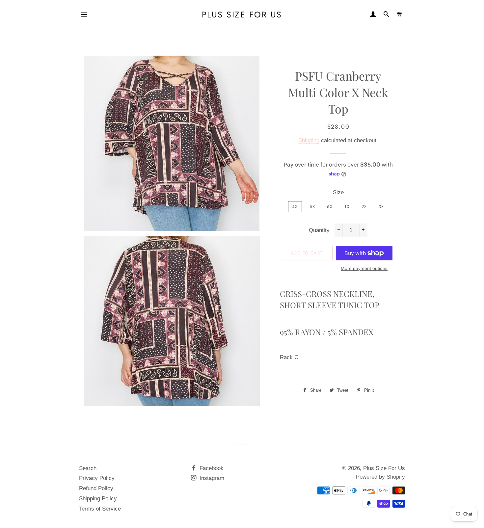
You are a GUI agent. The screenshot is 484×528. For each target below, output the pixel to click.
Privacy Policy (97, 478)
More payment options (364, 268)
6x (330, 206)
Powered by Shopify (380, 477)
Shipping (308, 140)
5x (312, 206)
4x (295, 206)
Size (338, 192)
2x (364, 206)
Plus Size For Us (242, 14)
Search (87, 468)
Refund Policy (96, 488)
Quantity (319, 230)
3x (381, 206)
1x (347, 206)
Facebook (211, 468)
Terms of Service (100, 509)
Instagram (211, 478)
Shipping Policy (98, 498)
